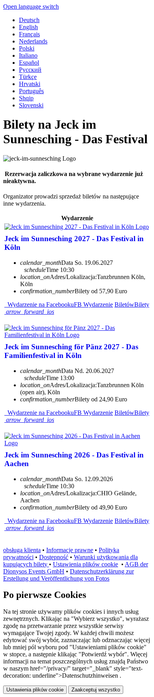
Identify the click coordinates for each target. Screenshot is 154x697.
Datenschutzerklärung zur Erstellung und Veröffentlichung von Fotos (68, 575)
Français (29, 34)
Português (31, 91)
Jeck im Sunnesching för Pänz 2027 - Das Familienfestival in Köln (71, 351)
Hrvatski (29, 84)
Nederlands (33, 41)
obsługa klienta (22, 550)
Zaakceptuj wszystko (95, 690)
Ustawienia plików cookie (85, 564)
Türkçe (28, 76)
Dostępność (53, 557)
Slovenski (31, 105)
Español (29, 62)
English (28, 27)
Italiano (28, 55)
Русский (30, 69)
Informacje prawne (69, 550)
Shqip (26, 98)
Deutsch (29, 20)
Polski (26, 48)
